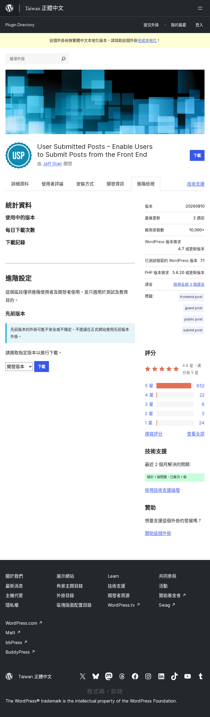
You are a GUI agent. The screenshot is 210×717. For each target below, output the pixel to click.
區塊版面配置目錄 (74, 605)
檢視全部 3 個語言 (189, 284)
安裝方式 (85, 184)
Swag (167, 605)
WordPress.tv (124, 605)
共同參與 (167, 576)
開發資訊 (115, 184)
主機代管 (14, 595)
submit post (192, 330)
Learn (113, 576)
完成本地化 (147, 40)
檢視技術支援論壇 (162, 490)
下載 (197, 155)
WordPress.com (24, 623)
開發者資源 (119, 595)
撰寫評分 (153, 433)
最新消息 (14, 586)
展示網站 (65, 576)
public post (193, 319)
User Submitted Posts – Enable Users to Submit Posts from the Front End (95, 150)
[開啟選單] (201, 8)
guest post (193, 308)
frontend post (191, 297)
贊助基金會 (172, 595)
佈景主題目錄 (70, 586)
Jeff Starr (52, 163)
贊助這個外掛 (158, 533)
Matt (13, 632)
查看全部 (196, 433)
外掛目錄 (65, 595)
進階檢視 (145, 184)
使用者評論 (52, 184)
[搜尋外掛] (63, 58)
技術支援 (196, 184)
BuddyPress (20, 652)
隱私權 (12, 605)
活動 (163, 586)
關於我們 (14, 576)
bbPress (16, 642)
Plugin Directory (19, 24)
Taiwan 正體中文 (35, 676)
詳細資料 (20, 184)
